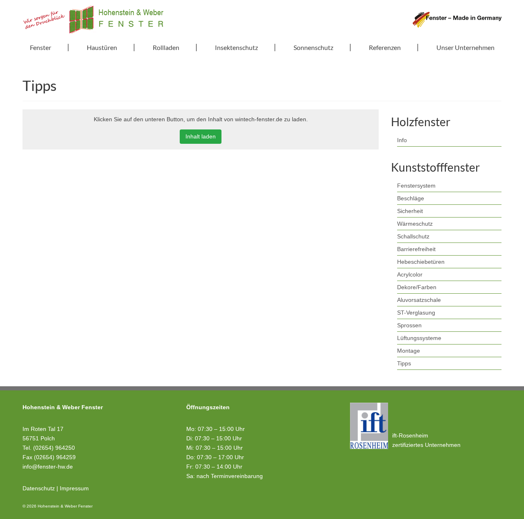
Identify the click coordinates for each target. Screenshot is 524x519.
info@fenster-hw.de (48, 466)
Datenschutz (39, 488)
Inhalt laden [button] (200, 136)
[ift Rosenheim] (369, 426)
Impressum (74, 488)
